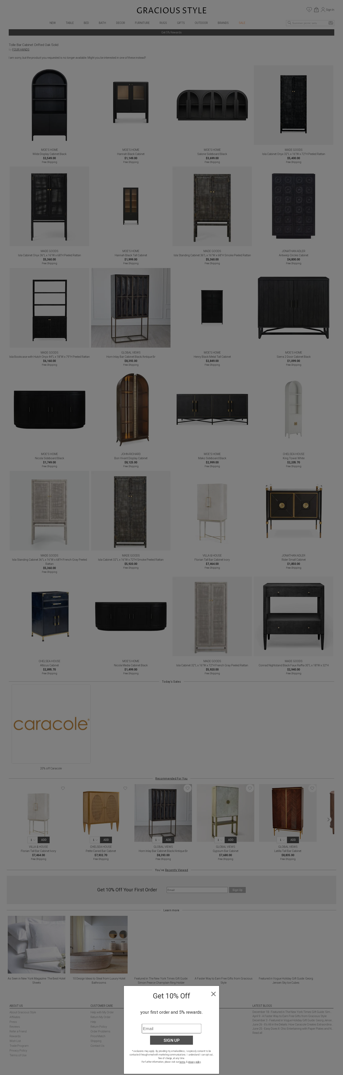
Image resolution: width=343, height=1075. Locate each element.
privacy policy (194, 1061)
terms (182, 1061)
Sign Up (172, 1040)
